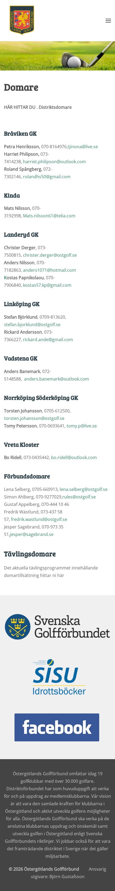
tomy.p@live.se (82, 426)
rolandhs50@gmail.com (47, 177)
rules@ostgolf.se (79, 497)
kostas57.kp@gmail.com (47, 285)
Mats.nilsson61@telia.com (49, 216)
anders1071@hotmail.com (49, 270)
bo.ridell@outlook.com (74, 457)
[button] (108, 20)
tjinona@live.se (83, 147)
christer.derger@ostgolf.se (50, 255)
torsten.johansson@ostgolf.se (34, 418)
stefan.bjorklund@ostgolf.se (32, 324)
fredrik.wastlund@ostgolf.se (39, 519)
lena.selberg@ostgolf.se (84, 489)
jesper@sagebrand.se (31, 534)
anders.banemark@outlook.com (56, 379)
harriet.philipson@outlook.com (54, 162)
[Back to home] (22, 20)
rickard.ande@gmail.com (48, 339)
